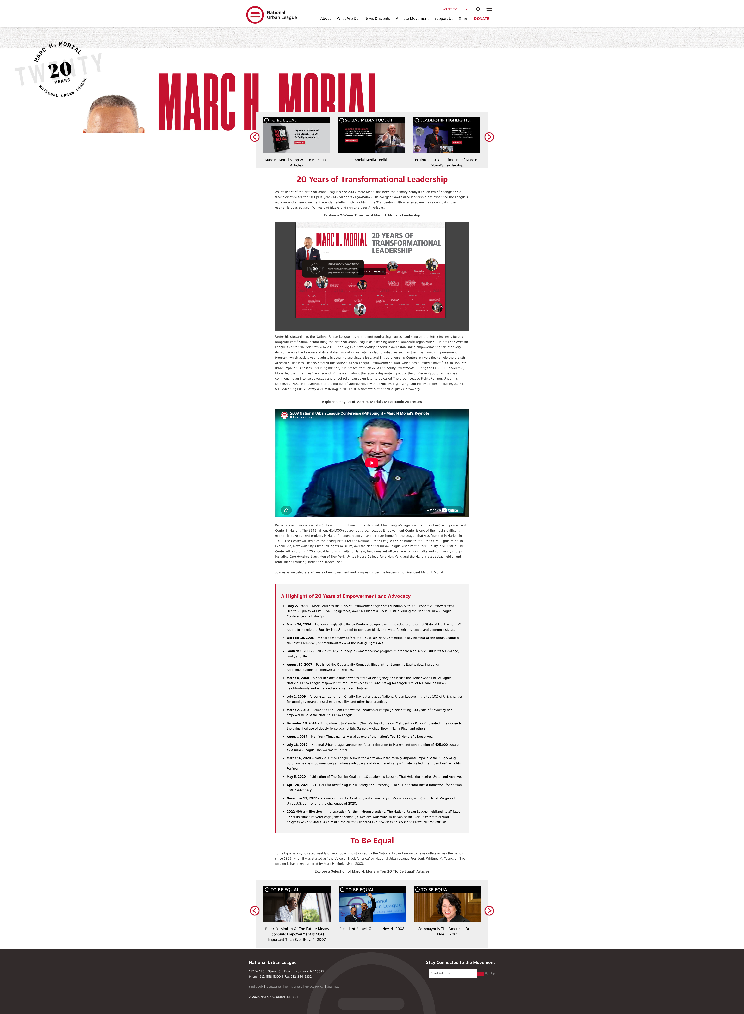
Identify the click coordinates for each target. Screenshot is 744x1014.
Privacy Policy (314, 987)
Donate (481, 19)
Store (463, 19)
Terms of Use (293, 987)
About (325, 18)
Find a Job (256, 987)
